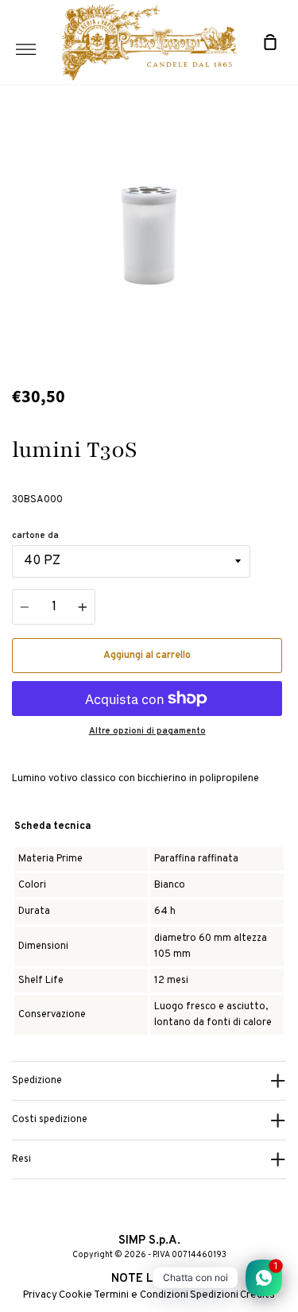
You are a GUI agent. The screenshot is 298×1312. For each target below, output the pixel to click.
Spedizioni (214, 1295)
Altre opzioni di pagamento (147, 731)
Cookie (75, 1295)
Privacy (40, 1295)
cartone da (35, 535)
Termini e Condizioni (141, 1295)
